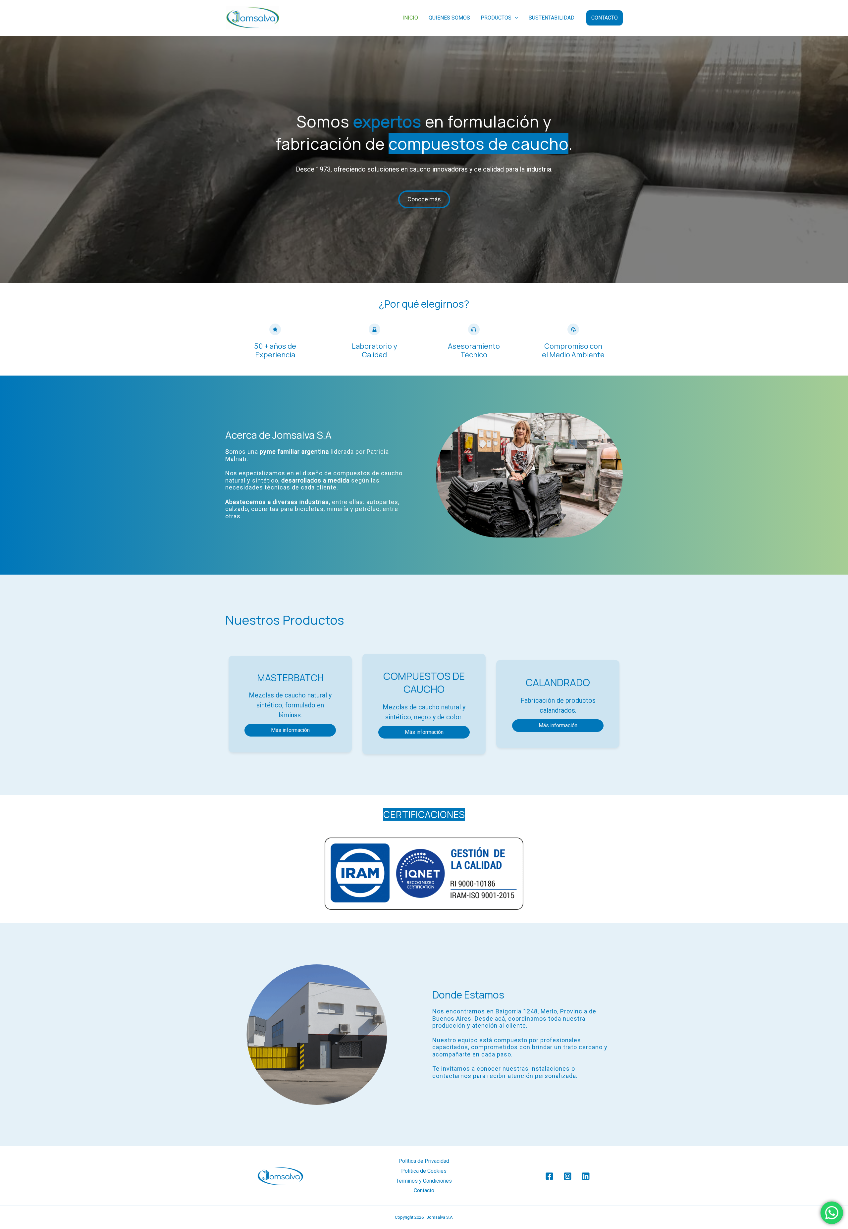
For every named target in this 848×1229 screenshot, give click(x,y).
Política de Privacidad (423, 1161)
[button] (514, 18)
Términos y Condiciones (424, 1181)
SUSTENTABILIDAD (551, 18)
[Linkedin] (586, 1176)
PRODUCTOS (496, 18)
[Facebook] (549, 1176)
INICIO (410, 18)
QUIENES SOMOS (449, 18)
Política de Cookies (424, 1171)
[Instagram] (567, 1176)
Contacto (424, 1190)
